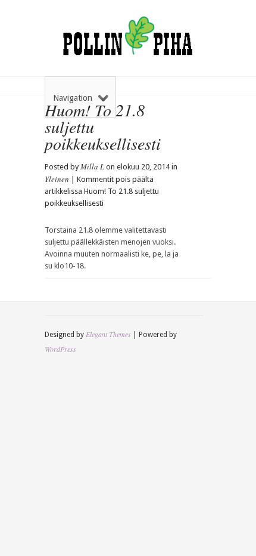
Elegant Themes (108, 334)
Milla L (92, 166)
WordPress (60, 349)
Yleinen (57, 179)
